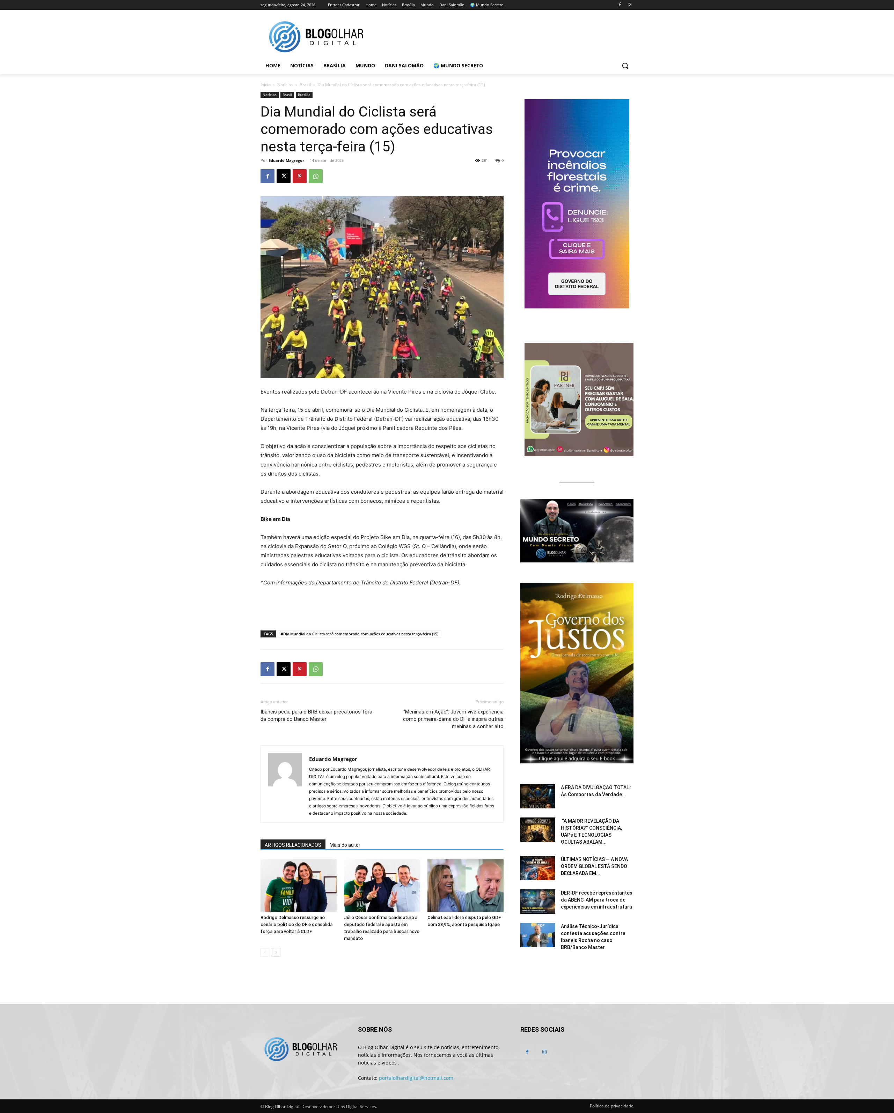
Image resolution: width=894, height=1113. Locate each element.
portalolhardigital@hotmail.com (416, 1078)
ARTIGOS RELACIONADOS (293, 845)
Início (266, 85)
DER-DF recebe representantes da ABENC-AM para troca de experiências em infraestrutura (596, 900)
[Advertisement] (382, 607)
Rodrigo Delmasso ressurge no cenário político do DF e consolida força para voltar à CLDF (296, 924)
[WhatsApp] (316, 176)
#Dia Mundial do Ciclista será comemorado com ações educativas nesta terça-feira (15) (359, 633)
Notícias (285, 85)
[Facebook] (620, 5)
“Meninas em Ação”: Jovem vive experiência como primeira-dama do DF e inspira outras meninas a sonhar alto (453, 719)
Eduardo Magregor (286, 160)
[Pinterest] (300, 176)
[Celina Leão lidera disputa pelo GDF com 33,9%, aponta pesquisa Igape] (465, 885)
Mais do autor (345, 845)
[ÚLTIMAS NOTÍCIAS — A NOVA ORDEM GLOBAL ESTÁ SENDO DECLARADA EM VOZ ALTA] (537, 868)
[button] (625, 65)
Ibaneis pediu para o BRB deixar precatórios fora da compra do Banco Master (316, 715)
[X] (284, 176)
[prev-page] (265, 952)
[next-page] (276, 952)
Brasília (304, 94)
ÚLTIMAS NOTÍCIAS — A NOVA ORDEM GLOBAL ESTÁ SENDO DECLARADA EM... (594, 866)
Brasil (305, 85)
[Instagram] (629, 5)
